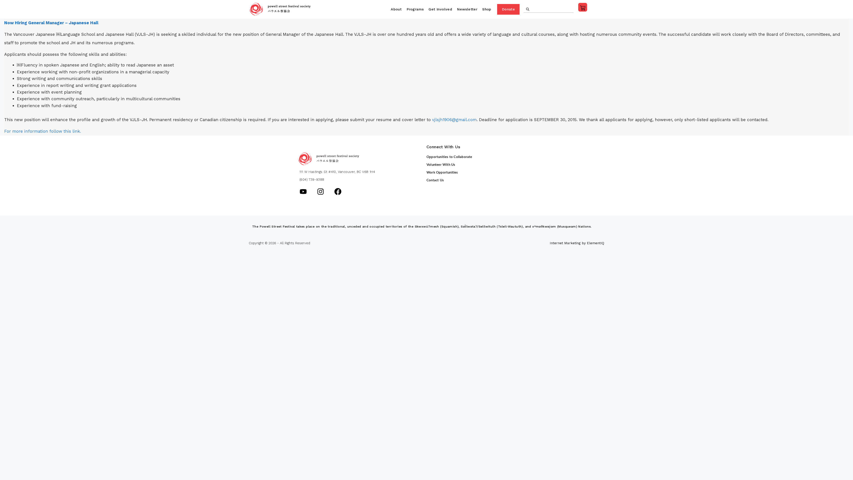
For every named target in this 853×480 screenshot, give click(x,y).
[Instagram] (320, 191)
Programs (415, 9)
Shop (486, 9)
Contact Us (435, 180)
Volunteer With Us (440, 164)
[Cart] (582, 7)
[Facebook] (337, 191)
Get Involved (440, 9)
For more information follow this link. (42, 131)
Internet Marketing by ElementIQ (577, 243)
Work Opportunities (442, 172)
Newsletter (467, 9)
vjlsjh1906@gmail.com (454, 119)
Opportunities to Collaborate (449, 157)
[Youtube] (303, 191)
